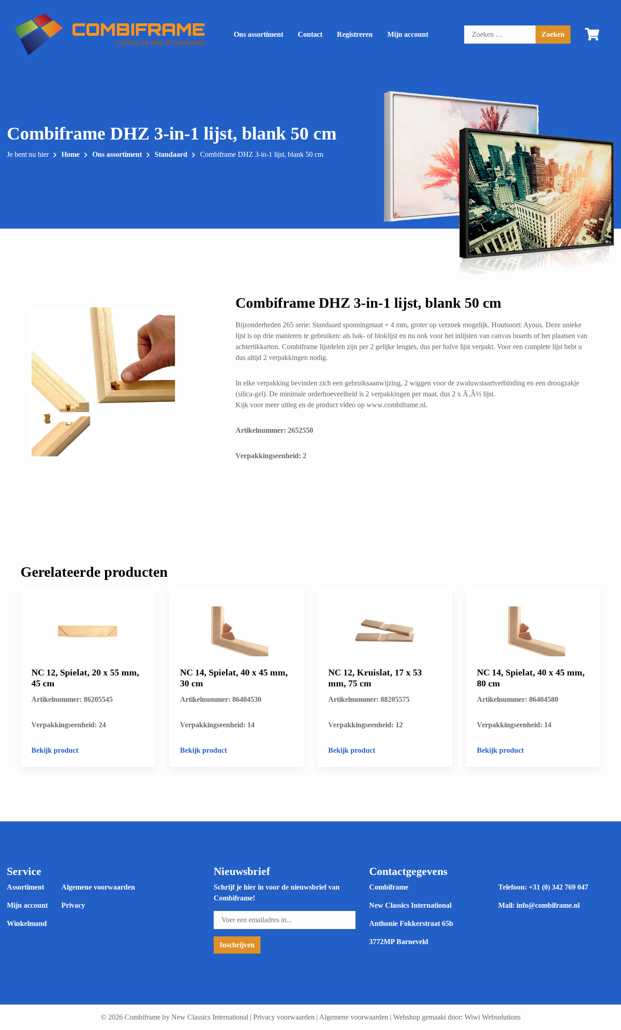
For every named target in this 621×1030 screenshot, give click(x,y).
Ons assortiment (258, 34)
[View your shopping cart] (592, 36)
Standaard (171, 154)
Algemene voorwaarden (98, 887)
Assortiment (25, 887)
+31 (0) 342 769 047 (558, 887)
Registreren (355, 34)
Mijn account (407, 34)
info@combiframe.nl (548, 905)
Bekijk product (54, 750)
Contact (310, 34)
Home (70, 154)
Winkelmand (27, 923)
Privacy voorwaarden (284, 1017)
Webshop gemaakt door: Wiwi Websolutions (457, 1017)
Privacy (73, 905)
